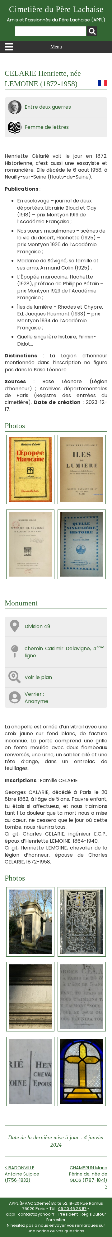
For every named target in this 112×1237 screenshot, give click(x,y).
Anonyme (36, 701)
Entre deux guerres (48, 107)
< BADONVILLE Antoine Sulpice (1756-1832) (22, 1174)
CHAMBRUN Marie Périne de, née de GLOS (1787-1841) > (88, 1177)
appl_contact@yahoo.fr (30, 1214)
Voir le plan (38, 677)
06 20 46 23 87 (72, 1208)
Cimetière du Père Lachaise (56, 14)
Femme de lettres (47, 127)
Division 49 (37, 626)
